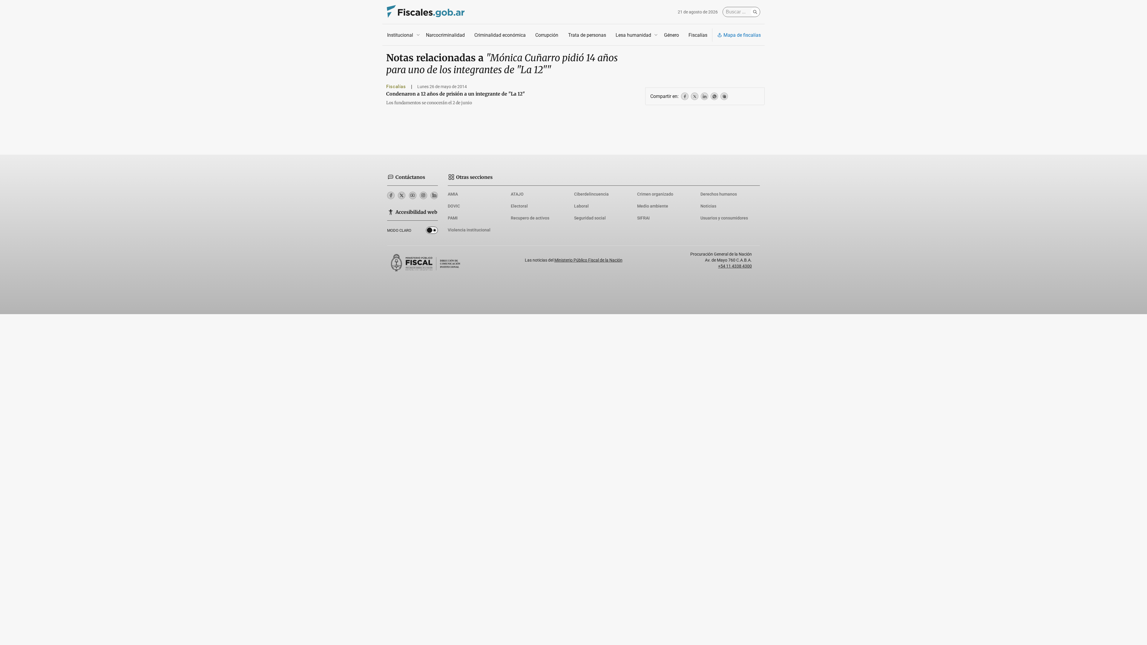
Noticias (708, 206)
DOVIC (454, 206)
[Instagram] (423, 195)
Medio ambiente (652, 206)
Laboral (581, 206)
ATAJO (517, 194)
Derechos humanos (718, 194)
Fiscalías (697, 35)
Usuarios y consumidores (724, 218)
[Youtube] (412, 195)
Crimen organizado (655, 194)
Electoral (519, 206)
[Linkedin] (434, 195)
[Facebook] (391, 195)
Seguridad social (590, 218)
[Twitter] (401, 195)
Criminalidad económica (500, 35)
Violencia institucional (469, 230)
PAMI (453, 218)
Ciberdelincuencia (591, 194)
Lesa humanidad (633, 35)
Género (671, 35)
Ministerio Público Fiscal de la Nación (588, 260)
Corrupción (546, 35)
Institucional (400, 35)
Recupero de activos (530, 218)
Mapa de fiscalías (742, 35)
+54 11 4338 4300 (735, 266)
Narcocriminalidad (445, 35)
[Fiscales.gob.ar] (425, 12)
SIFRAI (643, 218)
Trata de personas (587, 35)
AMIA (453, 194)
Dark (432, 231)
